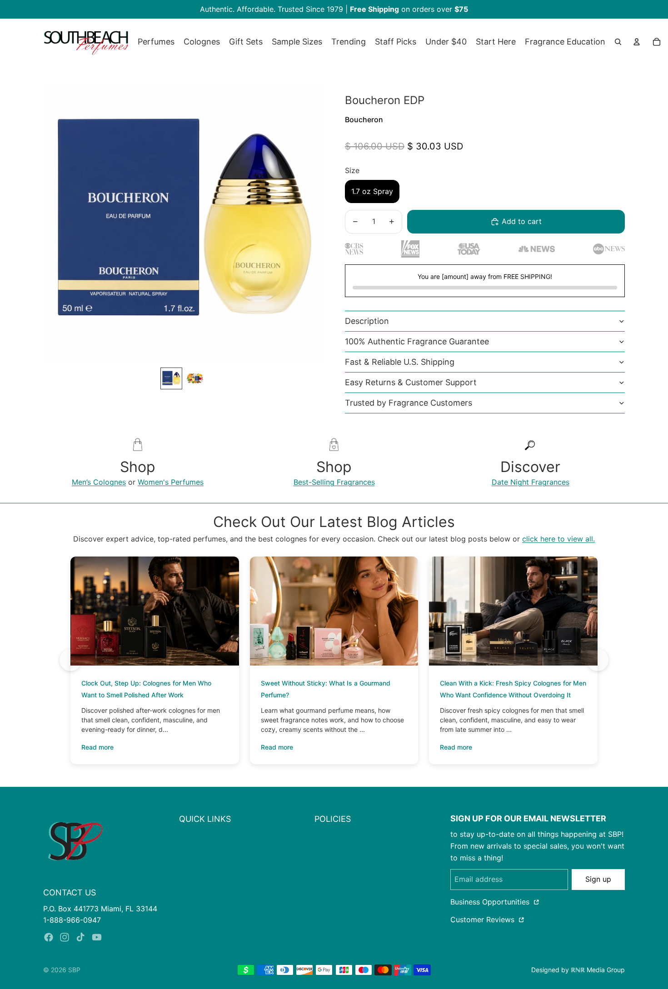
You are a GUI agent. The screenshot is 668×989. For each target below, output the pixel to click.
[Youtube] (96, 937)
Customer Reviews (483, 919)
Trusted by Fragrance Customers (408, 403)
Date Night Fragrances (530, 482)
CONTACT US (69, 892)
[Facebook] (48, 937)
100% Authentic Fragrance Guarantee (417, 341)
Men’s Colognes (99, 482)
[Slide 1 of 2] (171, 378)
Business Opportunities (491, 901)
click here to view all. (558, 538)
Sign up (598, 879)
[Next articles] (597, 660)
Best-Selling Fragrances (334, 482)
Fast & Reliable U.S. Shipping (399, 362)
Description (367, 321)
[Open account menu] (637, 42)
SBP (74, 970)
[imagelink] (75, 841)
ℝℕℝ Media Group (598, 970)
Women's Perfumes (171, 482)
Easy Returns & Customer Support (411, 382)
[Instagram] (64, 937)
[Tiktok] (80, 937)
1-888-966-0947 (72, 919)
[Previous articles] (70, 660)
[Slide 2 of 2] (195, 378)
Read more (97, 747)
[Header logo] (86, 42)
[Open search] (618, 42)
